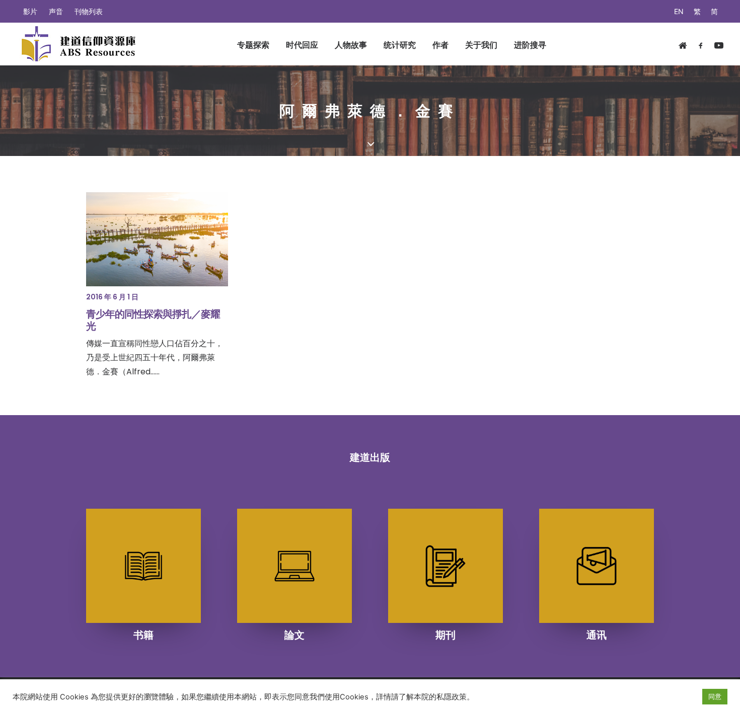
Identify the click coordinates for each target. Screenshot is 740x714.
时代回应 (302, 45)
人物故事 (351, 45)
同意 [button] (714, 696)
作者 (440, 45)
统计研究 (400, 45)
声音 (56, 11)
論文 (294, 635)
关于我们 (481, 45)
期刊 (445, 635)
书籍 (143, 635)
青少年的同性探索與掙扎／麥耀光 (153, 320)
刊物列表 (89, 11)
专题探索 (253, 45)
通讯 (596, 635)
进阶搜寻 (530, 45)
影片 (30, 11)
